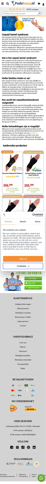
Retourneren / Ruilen (23, 317)
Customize (21, 266)
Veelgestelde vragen (23, 304)
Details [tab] (23, 222)
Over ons (23, 343)
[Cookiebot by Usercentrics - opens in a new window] (32, 215)
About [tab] (37, 222)
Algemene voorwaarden (23, 475)
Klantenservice (23, 308)
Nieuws (23, 347)
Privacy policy (34, 475)
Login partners (23, 321)
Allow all (23, 259)
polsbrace (34, 133)
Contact (23, 326)
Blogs (23, 368)
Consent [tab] (8, 222)
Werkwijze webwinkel (23, 360)
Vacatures (23, 351)
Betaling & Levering (23, 313)
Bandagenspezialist (23, 355)
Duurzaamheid (22, 364)
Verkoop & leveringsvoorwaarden (7, 475)
